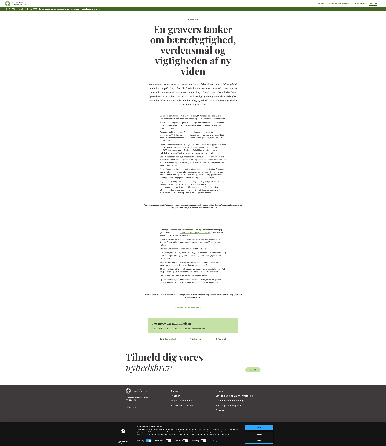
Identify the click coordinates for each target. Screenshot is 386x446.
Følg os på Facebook (181, 400)
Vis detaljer (214, 441)
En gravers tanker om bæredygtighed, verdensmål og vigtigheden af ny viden (69, 9)
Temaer (320, 4)
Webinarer (360, 4)
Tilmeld (253, 370)
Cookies (220, 410)
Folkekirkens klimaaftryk (339, 4)
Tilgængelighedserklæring (230, 400)
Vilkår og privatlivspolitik (228, 405)
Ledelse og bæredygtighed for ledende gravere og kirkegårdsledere (180, 328)
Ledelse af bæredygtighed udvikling (195, 232)
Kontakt (174, 391)
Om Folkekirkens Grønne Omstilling (234, 396)
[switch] (168, 440)
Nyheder (21, 9)
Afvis (259, 440)
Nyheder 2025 (31, 9)
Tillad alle (259, 427)
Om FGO (373, 4)
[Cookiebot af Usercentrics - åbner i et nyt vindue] (123, 442)
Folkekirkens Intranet (181, 405)
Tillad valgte (259, 434)
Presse (219, 391)
